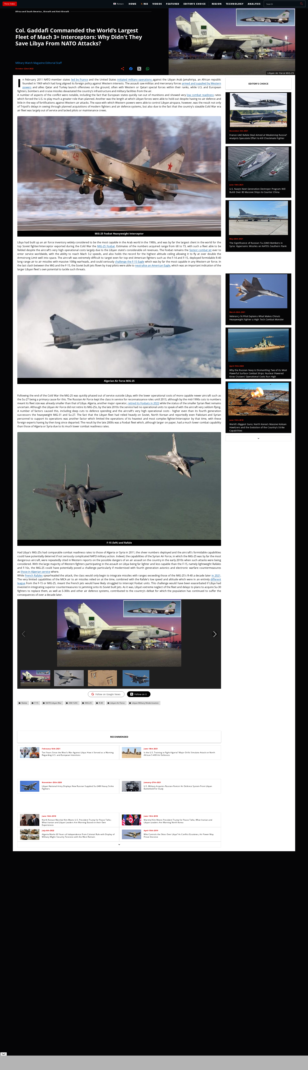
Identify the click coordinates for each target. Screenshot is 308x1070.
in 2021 (216, 575)
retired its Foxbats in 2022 (143, 403)
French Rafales (34, 575)
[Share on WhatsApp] (147, 68)
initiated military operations (135, 79)
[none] (119, 796)
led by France (79, 79)
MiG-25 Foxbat (106, 246)
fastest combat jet (200, 250)
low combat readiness (200, 95)
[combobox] (284, 4)
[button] (302, 4)
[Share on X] (139, 68)
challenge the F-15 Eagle (129, 261)
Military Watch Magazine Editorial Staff (38, 63)
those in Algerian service (35, 571)
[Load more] (119, 844)
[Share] (122, 68)
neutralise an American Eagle (152, 265)
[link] (68, 752)
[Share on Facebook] (131, 68)
